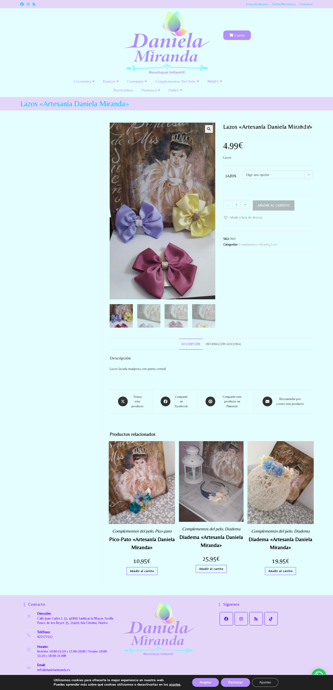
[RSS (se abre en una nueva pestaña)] (34, 4)
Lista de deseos (257, 4)
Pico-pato (163, 531)
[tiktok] (271, 618)
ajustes (174, 684)
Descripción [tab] (190, 344)
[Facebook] (226, 618)
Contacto (306, 4)
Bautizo (110, 81)
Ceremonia (82, 81)
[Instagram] (241, 618)
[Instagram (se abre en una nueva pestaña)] (28, 4)
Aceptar (205, 682)
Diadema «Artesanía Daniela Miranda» (211, 541)
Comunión (136, 81)
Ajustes (265, 682)
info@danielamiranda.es (53, 670)
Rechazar (235, 682)
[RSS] (256, 618)
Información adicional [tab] (223, 344)
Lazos (231, 176)
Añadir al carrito (274, 205)
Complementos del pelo (176, 81)
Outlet (174, 90)
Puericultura (123, 90)
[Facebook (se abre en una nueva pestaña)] (22, 4)
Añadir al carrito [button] (142, 571)
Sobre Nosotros (284, 4)
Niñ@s (213, 81)
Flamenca (149, 90)
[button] (209, 129)
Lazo (274, 244)
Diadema (232, 528)
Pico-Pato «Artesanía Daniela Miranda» (142, 543)
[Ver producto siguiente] (309, 126)
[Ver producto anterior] (300, 126)
